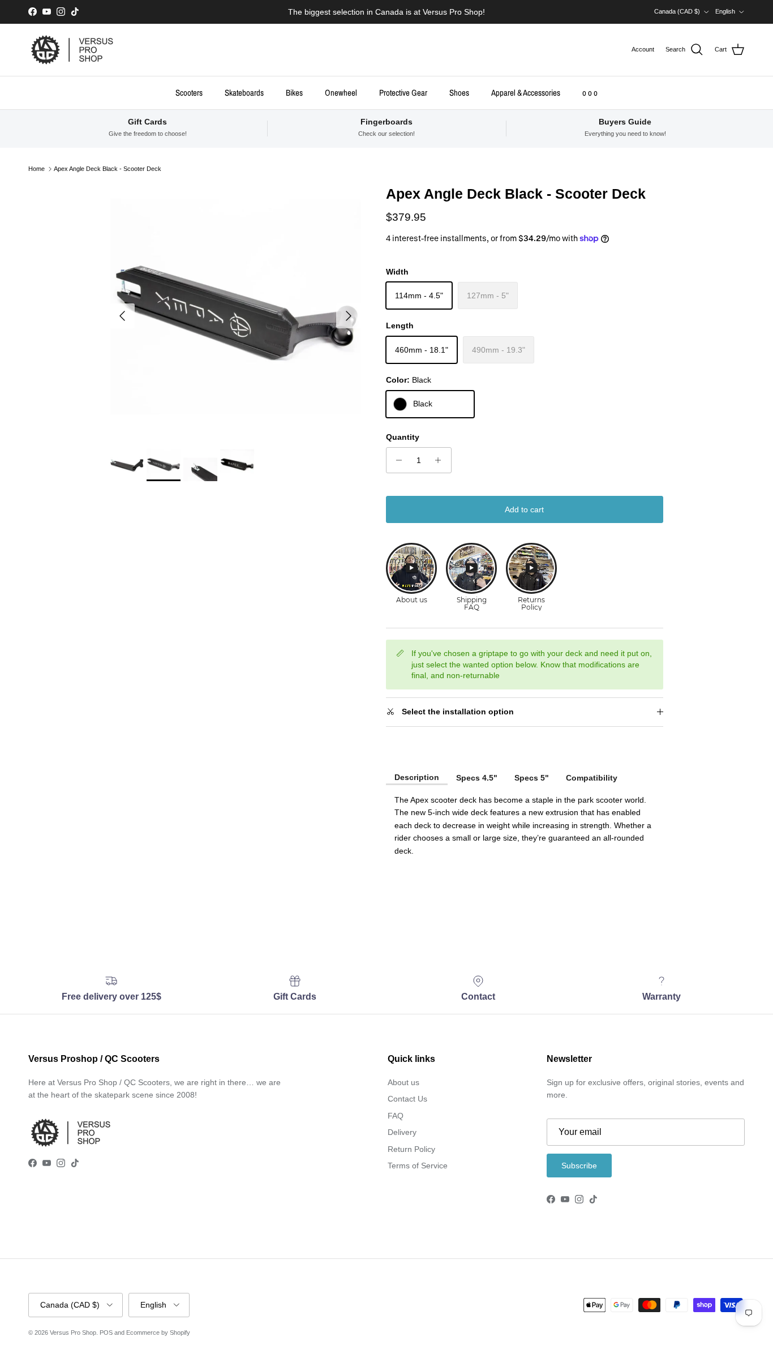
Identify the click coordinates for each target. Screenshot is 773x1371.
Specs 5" (531, 777)
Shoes (459, 92)
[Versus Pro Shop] (72, 50)
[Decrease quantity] (396, 460)
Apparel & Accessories (525, 92)
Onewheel (341, 92)
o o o (590, 92)
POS (106, 1332)
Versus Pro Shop (73, 1332)
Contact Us (407, 1098)
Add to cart (524, 509)
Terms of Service (418, 1165)
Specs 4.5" (476, 777)
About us (403, 1082)
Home (36, 168)
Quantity (402, 437)
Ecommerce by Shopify (158, 1332)
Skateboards (244, 92)
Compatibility (591, 777)
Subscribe (579, 1165)
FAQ (395, 1115)
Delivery (402, 1132)
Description (416, 777)
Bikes (294, 92)
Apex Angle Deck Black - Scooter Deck (107, 168)
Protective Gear (403, 92)
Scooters (189, 92)
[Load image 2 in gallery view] (235, 310)
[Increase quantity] (441, 460)
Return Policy (411, 1149)
